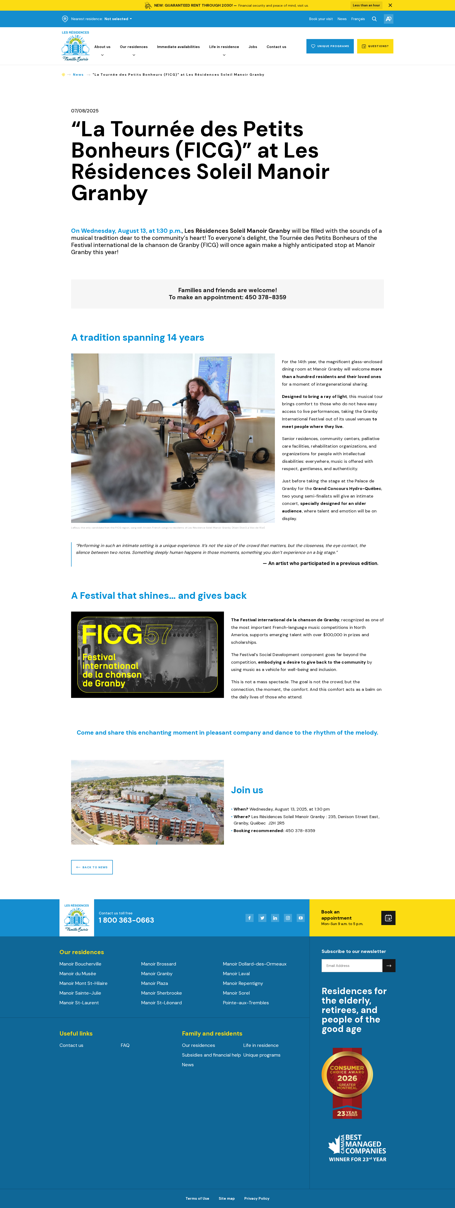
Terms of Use (197, 1198)
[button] (390, 5)
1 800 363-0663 (126, 920)
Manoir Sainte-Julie (80, 993)
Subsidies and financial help (211, 1055)
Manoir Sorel (236, 993)
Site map (227, 1198)
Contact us (276, 46)
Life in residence (224, 46)
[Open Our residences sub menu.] (133, 55)
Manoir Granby (157, 973)
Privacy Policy (256, 1198)
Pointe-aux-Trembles (246, 1003)
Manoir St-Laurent (79, 1003)
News (342, 19)
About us (102, 46)
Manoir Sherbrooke (161, 993)
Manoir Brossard (158, 964)
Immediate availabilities (178, 46)
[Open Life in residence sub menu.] (224, 55)
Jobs (253, 46)
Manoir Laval (236, 973)
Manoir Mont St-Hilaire (83, 983)
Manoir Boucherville (80, 964)
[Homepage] (76, 60)
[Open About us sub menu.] (102, 55)
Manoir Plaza (154, 983)
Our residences (134, 46)
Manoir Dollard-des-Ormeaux (255, 964)
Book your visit (321, 19)
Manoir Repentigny (243, 983)
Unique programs (262, 1055)
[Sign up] (389, 965)
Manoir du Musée (77, 973)
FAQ (125, 1045)
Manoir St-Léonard (161, 1003)
